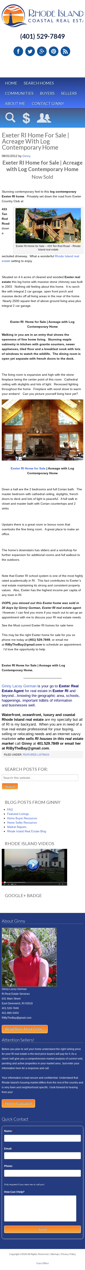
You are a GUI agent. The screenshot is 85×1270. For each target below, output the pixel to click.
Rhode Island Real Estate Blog (26, 831)
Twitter (30, 51)
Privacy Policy (68, 1254)
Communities (19, 93)
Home (11, 83)
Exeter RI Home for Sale (28, 468)
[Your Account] (44, 118)
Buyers (47, 93)
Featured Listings (36, 754)
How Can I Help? (15, 1191)
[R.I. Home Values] (26, 118)
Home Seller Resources (22, 822)
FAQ (10, 809)
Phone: (8, 1166)
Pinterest (53, 51)
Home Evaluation (18, 1103)
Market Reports (17, 827)
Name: (9, 1131)
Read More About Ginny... (24, 1029)
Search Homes (39, 83)
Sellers (69, 93)
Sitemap (54, 1254)
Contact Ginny (48, 103)
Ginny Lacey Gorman (19, 686)
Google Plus (42, 51)
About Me (15, 103)
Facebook (18, 51)
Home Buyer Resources (22, 818)
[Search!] (10, 118)
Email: (9, 1148)
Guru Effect (42, 1263)
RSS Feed (65, 51)
